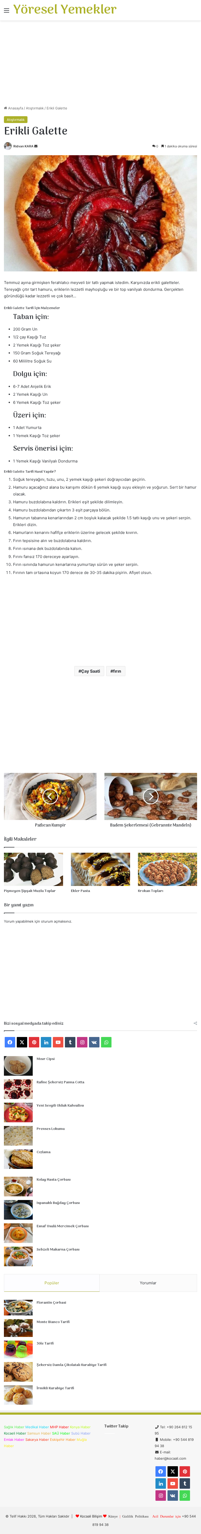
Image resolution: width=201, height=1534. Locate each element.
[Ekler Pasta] (100, 869)
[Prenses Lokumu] (18, 1136)
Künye (113, 1516)
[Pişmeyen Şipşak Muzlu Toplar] (33, 869)
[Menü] (6, 12)
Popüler (51, 1282)
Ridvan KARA (23, 146)
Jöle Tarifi (45, 1344)
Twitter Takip (116, 1426)
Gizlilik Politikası (135, 1516)
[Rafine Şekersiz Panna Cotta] (18, 1089)
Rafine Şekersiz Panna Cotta (60, 1082)
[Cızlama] (18, 1159)
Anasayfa (15, 108)
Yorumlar (148, 1282)
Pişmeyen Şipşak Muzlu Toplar (30, 891)
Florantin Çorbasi (51, 1303)
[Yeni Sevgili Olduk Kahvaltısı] (18, 1112)
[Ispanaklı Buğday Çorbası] (18, 1210)
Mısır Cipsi (46, 1059)
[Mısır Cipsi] (18, 1066)
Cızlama (44, 1152)
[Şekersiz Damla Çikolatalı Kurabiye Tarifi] (18, 1372)
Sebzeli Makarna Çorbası (58, 1250)
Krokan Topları (150, 891)
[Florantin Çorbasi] (18, 1308)
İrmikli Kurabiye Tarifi (55, 1388)
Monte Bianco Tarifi (53, 1322)
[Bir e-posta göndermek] (35, 146)
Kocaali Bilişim (91, 1516)
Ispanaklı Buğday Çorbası (58, 1203)
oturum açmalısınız (56, 921)
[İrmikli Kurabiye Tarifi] (18, 1395)
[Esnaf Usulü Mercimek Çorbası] (18, 1233)
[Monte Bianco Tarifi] (18, 1328)
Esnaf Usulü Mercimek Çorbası (63, 1226)
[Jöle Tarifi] (18, 1350)
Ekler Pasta (80, 891)
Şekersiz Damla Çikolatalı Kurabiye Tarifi (72, 1365)
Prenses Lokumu (51, 1129)
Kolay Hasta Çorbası (54, 1180)
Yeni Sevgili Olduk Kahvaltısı (60, 1106)
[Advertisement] (100, 65)
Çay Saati (90, 671)
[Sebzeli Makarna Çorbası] (18, 1256)
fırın (117, 671)
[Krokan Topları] (167, 869)
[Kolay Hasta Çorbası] (18, 1186)
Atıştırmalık (35, 108)
